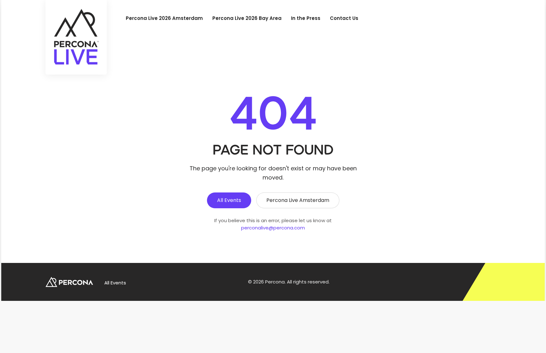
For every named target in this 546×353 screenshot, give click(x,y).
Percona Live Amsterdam (297, 200)
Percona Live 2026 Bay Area (247, 18)
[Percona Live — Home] (76, 37)
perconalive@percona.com (273, 227)
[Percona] (70, 282)
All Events (229, 200)
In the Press (305, 18)
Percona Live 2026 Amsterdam (164, 18)
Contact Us (344, 18)
